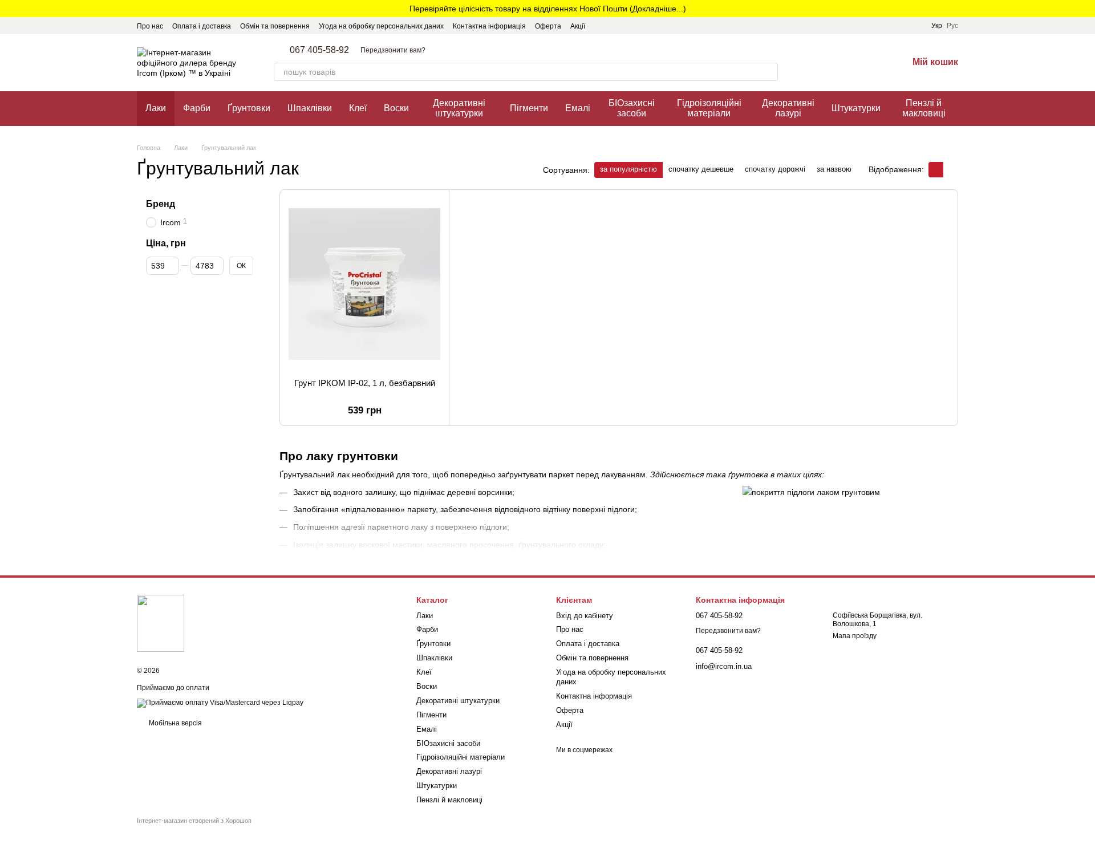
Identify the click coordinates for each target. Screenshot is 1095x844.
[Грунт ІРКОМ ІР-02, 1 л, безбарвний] (364, 284)
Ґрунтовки (249, 108)
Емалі (577, 108)
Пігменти (529, 108)
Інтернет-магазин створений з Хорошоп (194, 820)
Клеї (358, 108)
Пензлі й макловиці (924, 108)
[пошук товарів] (769, 72)
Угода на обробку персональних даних (381, 26)
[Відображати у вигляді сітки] (935, 169)
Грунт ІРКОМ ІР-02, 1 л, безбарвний (364, 383)
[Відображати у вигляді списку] (950, 169)
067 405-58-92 (319, 50)
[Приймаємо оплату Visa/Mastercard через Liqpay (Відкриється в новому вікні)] (220, 703)
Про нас (150, 26)
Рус (952, 25)
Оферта (548, 26)
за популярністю (628, 169)
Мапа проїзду (855, 636)
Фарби (196, 108)
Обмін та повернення (275, 26)
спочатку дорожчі (775, 169)
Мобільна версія (174, 723)
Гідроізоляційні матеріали (709, 108)
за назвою (834, 169)
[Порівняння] (839, 63)
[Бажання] (869, 63)
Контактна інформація (489, 26)
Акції (577, 26)
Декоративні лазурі (788, 108)
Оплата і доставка (201, 26)
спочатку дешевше (700, 169)
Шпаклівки (309, 108)
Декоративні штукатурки (459, 108)
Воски (396, 108)
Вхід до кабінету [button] (584, 615)
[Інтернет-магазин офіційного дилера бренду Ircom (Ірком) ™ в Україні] (160, 623)
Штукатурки (856, 108)
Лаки (155, 108)
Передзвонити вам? (392, 50)
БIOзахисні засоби (632, 108)
